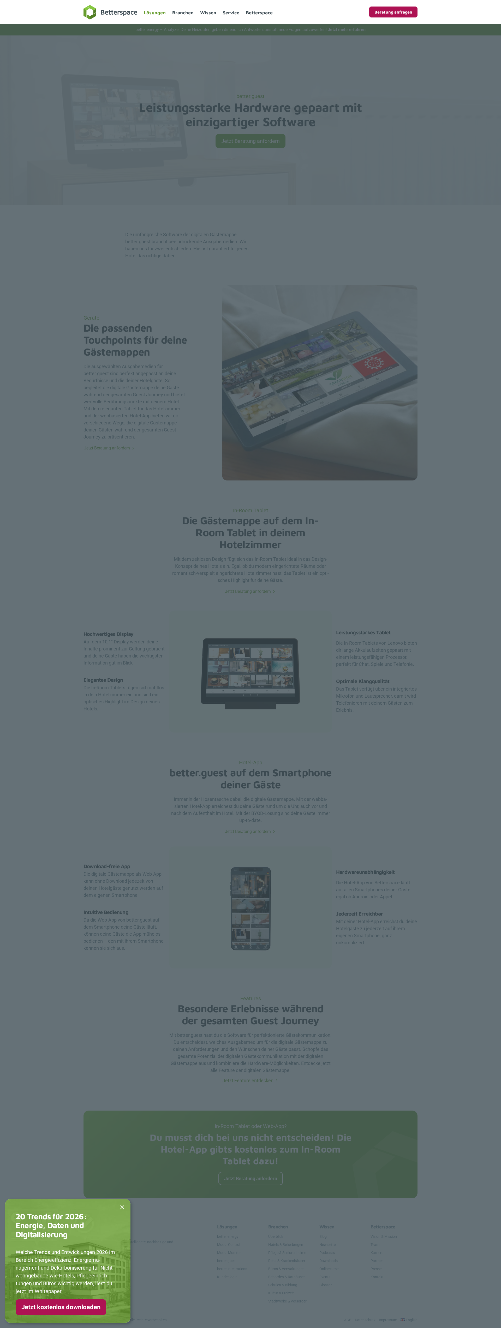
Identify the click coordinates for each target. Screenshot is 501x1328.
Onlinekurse (328, 1269)
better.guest (227, 1261)
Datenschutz (365, 1320)
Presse (376, 1269)
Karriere (377, 1253)
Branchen (183, 12)
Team (375, 1244)
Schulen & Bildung (282, 1285)
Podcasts (327, 1253)
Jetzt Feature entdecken (248, 1080)
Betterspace (259, 12)
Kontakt (377, 1277)
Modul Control (228, 1244)
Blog (323, 1236)
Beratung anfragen (393, 12)
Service (231, 12)
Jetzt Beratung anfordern (250, 141)
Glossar (325, 1285)
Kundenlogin (227, 1277)
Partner (377, 1261)
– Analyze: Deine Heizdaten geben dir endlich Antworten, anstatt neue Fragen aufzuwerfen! (250, 29)
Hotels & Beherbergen (285, 1244)
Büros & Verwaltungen (286, 1269)
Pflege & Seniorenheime (287, 1253)
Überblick (275, 1236)
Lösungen (155, 12)
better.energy (227, 1236)
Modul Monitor (229, 1253)
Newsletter (328, 1244)
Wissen (208, 12)
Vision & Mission (384, 1236)
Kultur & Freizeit (281, 1293)
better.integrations (232, 1269)
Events (324, 1277)
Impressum (388, 1320)
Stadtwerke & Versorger (287, 1301)
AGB (347, 1320)
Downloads (328, 1261)
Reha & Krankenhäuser (286, 1261)
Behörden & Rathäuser (286, 1277)
